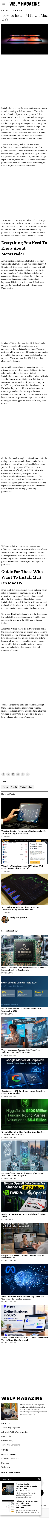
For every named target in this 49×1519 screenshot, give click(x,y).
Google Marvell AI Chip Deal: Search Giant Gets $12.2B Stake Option (23, 1092)
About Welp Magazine (10, 1428)
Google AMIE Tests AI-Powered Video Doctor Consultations (22, 1256)
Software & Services (10, 1458)
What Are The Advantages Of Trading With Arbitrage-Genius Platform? (22, 867)
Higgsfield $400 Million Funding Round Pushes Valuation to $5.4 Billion (23, 1133)
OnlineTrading (26, 787)
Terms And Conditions (10, 1445)
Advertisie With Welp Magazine (14, 1432)
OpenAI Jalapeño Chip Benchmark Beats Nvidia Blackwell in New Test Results (23, 969)
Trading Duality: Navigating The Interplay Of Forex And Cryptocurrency (23, 832)
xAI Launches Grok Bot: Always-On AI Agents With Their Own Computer (22, 1174)
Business (5, 1463)
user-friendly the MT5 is (23, 470)
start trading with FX (18, 144)
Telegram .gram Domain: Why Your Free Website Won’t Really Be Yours (20, 1051)
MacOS (14, 787)
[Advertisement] (24, 81)
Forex (5, 787)
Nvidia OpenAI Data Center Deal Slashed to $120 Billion (23, 1215)
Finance (5, 11)
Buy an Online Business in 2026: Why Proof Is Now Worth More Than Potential (24, 1339)
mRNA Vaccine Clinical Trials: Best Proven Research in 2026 (21, 1010)
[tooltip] (3, 774)
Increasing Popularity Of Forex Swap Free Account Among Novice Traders (22, 908)
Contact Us (6, 1436)
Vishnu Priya (8, 973)
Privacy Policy (7, 1440)
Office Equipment (8, 1454)
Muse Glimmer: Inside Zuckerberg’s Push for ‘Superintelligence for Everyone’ (22, 1297)
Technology (16, 11)
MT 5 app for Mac (12, 385)
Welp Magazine (18, 917)
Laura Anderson (10, 1055)
